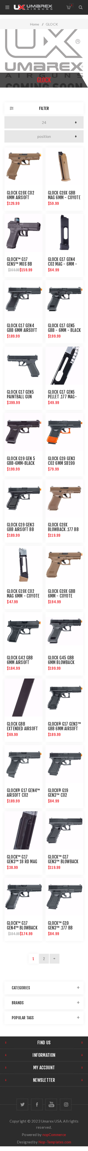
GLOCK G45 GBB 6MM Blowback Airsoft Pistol (61, 662)
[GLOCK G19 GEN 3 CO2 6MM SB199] (64, 432)
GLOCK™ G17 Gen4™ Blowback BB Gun (22, 928)
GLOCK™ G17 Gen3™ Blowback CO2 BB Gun (63, 861)
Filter (44, 108)
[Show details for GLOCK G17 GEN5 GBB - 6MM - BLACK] (64, 299)
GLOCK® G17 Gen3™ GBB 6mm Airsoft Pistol (64, 728)
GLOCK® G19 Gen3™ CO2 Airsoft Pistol (61, 795)
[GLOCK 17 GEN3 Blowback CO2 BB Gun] (64, 830)
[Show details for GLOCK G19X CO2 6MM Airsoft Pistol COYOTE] (23, 166)
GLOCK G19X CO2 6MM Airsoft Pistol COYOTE (20, 197)
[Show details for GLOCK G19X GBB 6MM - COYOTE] (64, 565)
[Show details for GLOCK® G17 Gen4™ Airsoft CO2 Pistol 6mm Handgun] (23, 764)
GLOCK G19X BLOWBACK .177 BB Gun (63, 529)
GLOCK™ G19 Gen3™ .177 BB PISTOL (60, 928)
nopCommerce (54, 1134)
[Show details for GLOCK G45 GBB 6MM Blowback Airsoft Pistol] (64, 631)
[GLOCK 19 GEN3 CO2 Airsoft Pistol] (64, 764)
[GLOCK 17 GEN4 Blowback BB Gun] (23, 897)
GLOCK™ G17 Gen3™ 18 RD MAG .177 (22, 861)
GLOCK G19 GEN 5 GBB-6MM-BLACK (21, 461)
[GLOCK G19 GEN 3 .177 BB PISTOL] (64, 897)
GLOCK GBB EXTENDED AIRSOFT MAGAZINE (22, 728)
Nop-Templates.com (54, 1142)
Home (34, 24)
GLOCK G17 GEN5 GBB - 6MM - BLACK (64, 328)
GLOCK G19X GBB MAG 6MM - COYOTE (64, 195)
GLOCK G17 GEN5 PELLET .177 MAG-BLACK (62, 397)
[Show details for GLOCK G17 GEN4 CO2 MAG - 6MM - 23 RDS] (64, 233)
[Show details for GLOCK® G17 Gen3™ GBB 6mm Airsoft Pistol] (64, 698)
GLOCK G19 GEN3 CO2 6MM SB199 (61, 461)
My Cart (71, 5)
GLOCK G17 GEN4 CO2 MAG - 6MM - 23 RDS (62, 264)
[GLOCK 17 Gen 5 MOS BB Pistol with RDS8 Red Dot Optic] (23, 233)
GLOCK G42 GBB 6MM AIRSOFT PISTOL (20, 662)
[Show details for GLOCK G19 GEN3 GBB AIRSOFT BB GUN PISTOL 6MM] (23, 498)
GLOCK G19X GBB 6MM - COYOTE (62, 594)
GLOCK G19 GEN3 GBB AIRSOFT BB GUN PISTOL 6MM (21, 529)
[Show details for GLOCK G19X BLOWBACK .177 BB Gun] (64, 498)
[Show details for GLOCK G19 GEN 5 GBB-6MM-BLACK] (23, 432)
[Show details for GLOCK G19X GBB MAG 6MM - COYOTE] (64, 166)
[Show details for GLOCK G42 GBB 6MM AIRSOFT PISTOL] (23, 631)
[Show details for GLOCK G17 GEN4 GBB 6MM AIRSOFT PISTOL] (23, 299)
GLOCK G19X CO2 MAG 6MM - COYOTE (23, 594)
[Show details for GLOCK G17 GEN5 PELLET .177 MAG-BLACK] (64, 366)
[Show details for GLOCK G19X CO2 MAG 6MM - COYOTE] (23, 565)
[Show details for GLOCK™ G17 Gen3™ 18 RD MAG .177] (23, 830)
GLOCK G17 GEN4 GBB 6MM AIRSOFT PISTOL (22, 330)
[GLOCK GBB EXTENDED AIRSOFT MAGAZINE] (23, 698)
